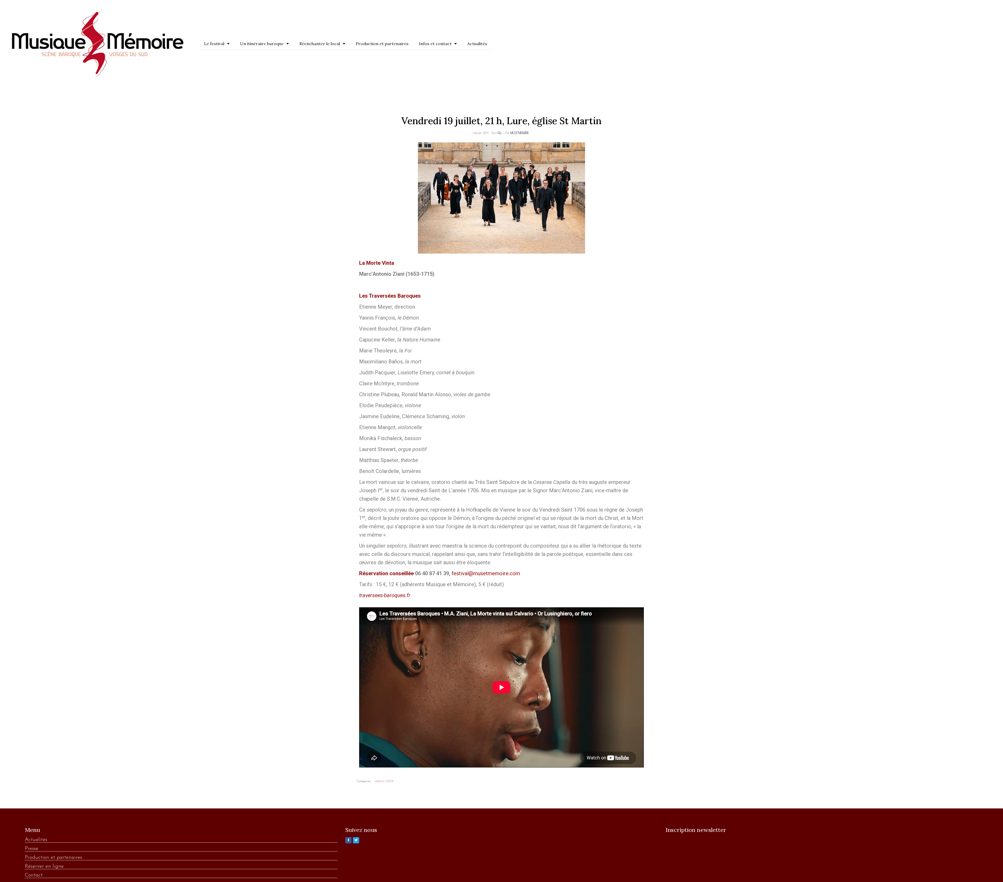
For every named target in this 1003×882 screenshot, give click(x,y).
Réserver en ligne (44, 866)
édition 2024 (384, 781)
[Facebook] (348, 840)
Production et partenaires (382, 43)
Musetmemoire (519, 133)
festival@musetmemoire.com (486, 573)
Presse (31, 848)
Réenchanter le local (319, 43)
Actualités (477, 43)
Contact (34, 875)
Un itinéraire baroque (262, 43)
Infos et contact (435, 43)
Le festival (214, 43)
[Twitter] (356, 840)
